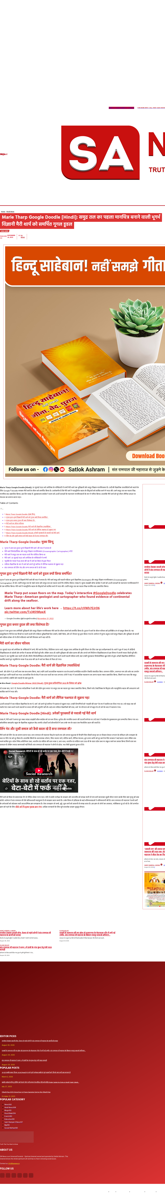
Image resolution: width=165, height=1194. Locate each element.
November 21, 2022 (45, 618)
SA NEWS (23, 237)
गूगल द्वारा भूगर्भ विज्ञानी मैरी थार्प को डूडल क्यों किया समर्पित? (27, 517)
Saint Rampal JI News (152, 583)
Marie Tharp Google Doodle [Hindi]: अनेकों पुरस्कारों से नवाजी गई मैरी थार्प (33, 533)
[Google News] (42, 108)
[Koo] (10, 108)
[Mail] (19, 108)
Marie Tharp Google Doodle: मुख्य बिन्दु (20, 514)
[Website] (33, 108)
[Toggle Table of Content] (1, 509)
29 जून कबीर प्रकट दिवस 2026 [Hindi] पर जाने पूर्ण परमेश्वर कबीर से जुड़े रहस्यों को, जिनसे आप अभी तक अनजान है (36, 1072)
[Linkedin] (14, 108)
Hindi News (4, 231)
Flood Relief (149, 682)
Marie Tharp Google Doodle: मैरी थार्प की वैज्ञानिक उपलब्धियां (29, 526)
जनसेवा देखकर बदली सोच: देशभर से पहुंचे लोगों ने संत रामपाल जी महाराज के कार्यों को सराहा (25, 934)
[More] (136, 848)
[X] (28, 108)
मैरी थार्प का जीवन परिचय (15, 523)
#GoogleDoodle (104, 593)
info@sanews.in (14, 1163)
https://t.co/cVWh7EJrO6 (81, 608)
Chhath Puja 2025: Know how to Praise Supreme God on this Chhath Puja (26, 1092)
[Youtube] (37, 108)
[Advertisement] (69, 826)
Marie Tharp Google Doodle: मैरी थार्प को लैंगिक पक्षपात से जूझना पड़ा (31, 529)
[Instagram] (5, 108)
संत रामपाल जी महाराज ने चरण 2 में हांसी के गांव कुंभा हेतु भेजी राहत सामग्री (26, 948)
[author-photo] (161, 583)
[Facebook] (2, 1175)
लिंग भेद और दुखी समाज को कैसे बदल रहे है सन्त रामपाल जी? (27, 536)
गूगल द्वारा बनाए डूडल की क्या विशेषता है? (21, 520)
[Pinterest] (23, 108)
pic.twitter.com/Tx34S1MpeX (25, 612)
